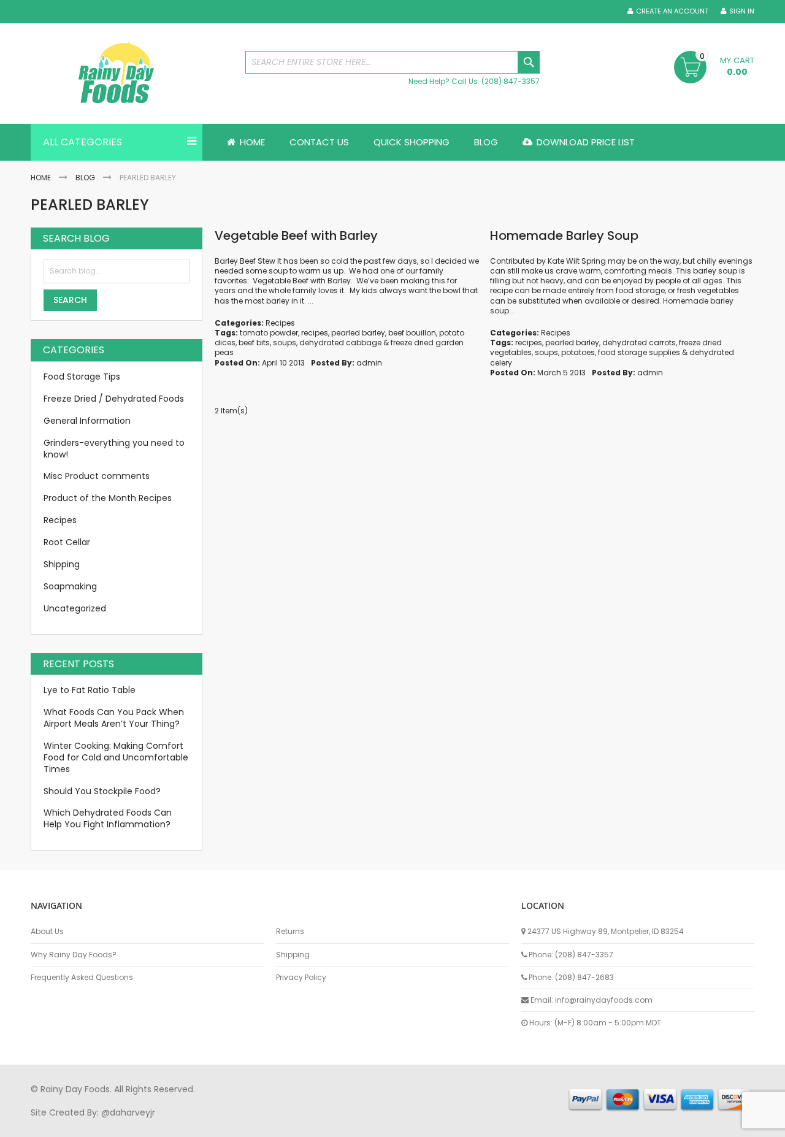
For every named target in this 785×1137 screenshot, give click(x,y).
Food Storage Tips (82, 376)
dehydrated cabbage (340, 342)
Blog (85, 177)
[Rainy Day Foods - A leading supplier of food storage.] (132, 73)
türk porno (435, 1124)
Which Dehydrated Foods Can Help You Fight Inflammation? (108, 818)
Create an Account (672, 11)
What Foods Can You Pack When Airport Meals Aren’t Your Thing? (114, 718)
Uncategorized (75, 608)
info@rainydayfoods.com (604, 1000)
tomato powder (269, 332)
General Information (87, 421)
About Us (47, 931)
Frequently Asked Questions (82, 977)
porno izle (97, 1124)
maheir (136, 1124)
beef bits (254, 342)
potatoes (578, 352)
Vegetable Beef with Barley (296, 235)
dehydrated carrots (639, 342)
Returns (290, 931)
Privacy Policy (301, 977)
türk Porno (307, 1124)
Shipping (62, 564)
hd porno (231, 1124)
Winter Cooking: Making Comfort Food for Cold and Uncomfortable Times (116, 757)
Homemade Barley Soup (564, 235)
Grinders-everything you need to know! (114, 449)
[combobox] (392, 62)
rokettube (480, 1124)
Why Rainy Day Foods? (74, 955)
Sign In (741, 11)
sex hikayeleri (532, 1124)
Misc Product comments (97, 476)
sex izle (268, 1124)
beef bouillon (412, 332)
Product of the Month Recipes (108, 498)
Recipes (280, 323)
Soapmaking (70, 586)
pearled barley (358, 332)
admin (369, 363)
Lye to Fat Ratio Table (90, 690)
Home (41, 177)
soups (284, 342)
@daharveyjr (128, 1112)
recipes (314, 332)
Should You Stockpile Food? (102, 791)
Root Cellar (67, 542)
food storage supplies (639, 352)
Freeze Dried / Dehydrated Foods (114, 398)
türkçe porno (181, 1124)
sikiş (66, 1124)
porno (43, 1124)
